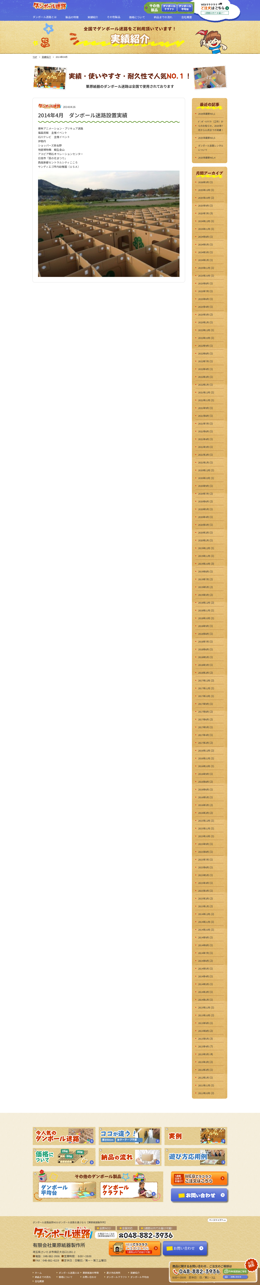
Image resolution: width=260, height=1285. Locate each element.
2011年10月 (204, 1093)
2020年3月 (203, 524)
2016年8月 (203, 781)
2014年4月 (203, 976)
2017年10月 (204, 696)
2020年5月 (203, 509)
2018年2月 (203, 672)
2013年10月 (204, 1015)
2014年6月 (203, 960)
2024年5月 (203, 244)
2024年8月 (203, 236)
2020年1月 (203, 540)
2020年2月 (203, 532)
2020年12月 (204, 470)
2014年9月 (203, 937)
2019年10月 (204, 563)
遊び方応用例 (113, 1272)
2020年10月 (204, 478)
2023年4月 (203, 306)
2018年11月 (204, 610)
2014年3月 (203, 984)
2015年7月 (203, 859)
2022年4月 (203, 369)
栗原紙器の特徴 (91, 1272)
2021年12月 (204, 392)
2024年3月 (203, 252)
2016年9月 (203, 774)
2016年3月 (203, 805)
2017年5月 (203, 727)
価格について (66, 1277)
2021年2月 (203, 454)
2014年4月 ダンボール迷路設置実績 (82, 115)
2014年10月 (204, 929)
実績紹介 (46, 57)
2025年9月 (203, 205)
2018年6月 (203, 649)
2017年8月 (203, 711)
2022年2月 (203, 376)
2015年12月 (204, 820)
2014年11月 (204, 921)
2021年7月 (203, 423)
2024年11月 (204, 229)
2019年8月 (203, 571)
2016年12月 (204, 750)
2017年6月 (203, 719)
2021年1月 (203, 462)
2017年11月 (204, 688)
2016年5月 (203, 797)
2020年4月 (203, 517)
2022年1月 (203, 384)
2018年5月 (203, 657)
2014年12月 (204, 914)
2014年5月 (203, 968)
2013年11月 (204, 1007)
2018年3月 (203, 665)
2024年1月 (203, 260)
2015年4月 (203, 883)
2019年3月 (203, 594)
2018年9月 (203, 626)
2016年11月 (204, 758)
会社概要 (39, 1281)
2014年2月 (203, 992)
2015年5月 (203, 875)
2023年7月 (203, 291)
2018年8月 (203, 633)
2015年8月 (203, 851)
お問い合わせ (89, 1277)
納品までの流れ (43, 1277)
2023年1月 (203, 322)
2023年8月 (203, 283)
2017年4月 (203, 735)
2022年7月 (203, 361)
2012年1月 (203, 1077)
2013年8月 (203, 1030)
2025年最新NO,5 (206, 137)
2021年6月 (203, 431)
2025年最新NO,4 (206, 157)
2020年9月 (203, 485)
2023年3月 (203, 314)
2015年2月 (203, 898)
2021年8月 (203, 415)
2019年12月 (204, 548)
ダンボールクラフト (169, 7)
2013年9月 (203, 1023)
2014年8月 (203, 945)
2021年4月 (203, 439)
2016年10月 (204, 766)
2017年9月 (203, 703)
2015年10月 (204, 836)
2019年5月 (203, 587)
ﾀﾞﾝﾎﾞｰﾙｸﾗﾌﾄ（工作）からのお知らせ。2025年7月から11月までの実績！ (211, 126)
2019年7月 (203, 579)
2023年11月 (204, 267)
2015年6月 (203, 867)
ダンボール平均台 (185, 7)
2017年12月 (204, 680)
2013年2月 (203, 1062)
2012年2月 (203, 1069)
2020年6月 (203, 501)
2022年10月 (204, 338)
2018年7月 (203, 641)
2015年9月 (203, 844)
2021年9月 (203, 408)
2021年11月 (204, 400)
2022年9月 (203, 345)
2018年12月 (204, 602)
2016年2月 (203, 812)
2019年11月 (204, 556)
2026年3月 (203, 182)
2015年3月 (203, 890)
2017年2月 (203, 742)
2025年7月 (203, 213)
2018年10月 (204, 618)
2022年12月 (204, 330)
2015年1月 (203, 906)
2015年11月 (204, 828)
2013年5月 (203, 1038)
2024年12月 (204, 221)
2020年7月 (203, 493)
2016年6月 (203, 789)
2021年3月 (203, 447)
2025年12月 (204, 190)
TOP (35, 57)
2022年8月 (203, 353)
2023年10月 (204, 275)
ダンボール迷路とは (69, 1272)
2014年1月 (203, 999)
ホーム (38, 1272)
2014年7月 (203, 953)
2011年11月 (204, 1085)
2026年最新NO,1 (206, 113)
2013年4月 (203, 1046)
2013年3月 (203, 1054)
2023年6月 (203, 299)
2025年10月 (204, 197)
